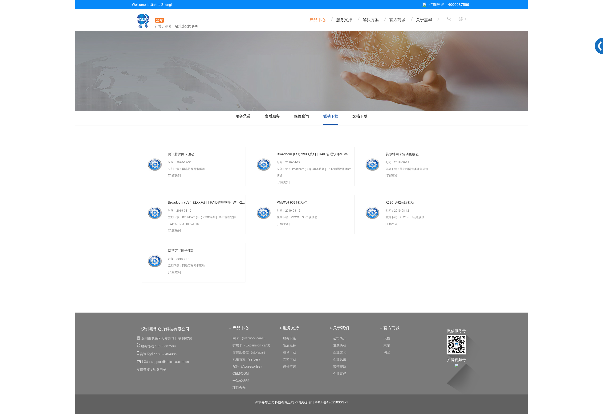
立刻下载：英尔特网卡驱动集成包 (407, 169)
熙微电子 (159, 369)
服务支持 (344, 19)
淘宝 (386, 352)
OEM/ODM (240, 373)
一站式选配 (240, 380)
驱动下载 (330, 116)
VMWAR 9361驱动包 (292, 202)
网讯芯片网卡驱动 (181, 154)
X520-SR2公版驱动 (400, 202)
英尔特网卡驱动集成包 (402, 154)
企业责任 (339, 373)
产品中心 (318, 19)
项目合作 (239, 387)
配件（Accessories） (248, 366)
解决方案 (371, 19)
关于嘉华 (424, 19)
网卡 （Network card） (249, 338)
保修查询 (301, 116)
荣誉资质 (339, 366)
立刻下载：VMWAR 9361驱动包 (297, 217)
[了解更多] (174, 175)
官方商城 (397, 19)
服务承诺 (243, 116)
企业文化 (339, 352)
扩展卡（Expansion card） (252, 345)
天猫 (386, 338)
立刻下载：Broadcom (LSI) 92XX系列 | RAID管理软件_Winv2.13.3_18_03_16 (202, 220)
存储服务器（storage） (249, 352)
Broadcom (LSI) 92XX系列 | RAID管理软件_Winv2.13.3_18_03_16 (206, 202)
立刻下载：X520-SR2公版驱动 (405, 217)
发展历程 (339, 345)
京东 (386, 345)
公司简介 (339, 338)
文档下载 (359, 116)
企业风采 (339, 359)
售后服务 (272, 116)
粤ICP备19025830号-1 (331, 402)
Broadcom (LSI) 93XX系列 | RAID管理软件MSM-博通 (315, 154)
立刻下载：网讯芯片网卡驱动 (186, 169)
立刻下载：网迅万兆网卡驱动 (186, 265)
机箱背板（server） (247, 359)
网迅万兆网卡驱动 (181, 250)
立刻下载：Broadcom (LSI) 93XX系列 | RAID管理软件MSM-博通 (314, 172)
